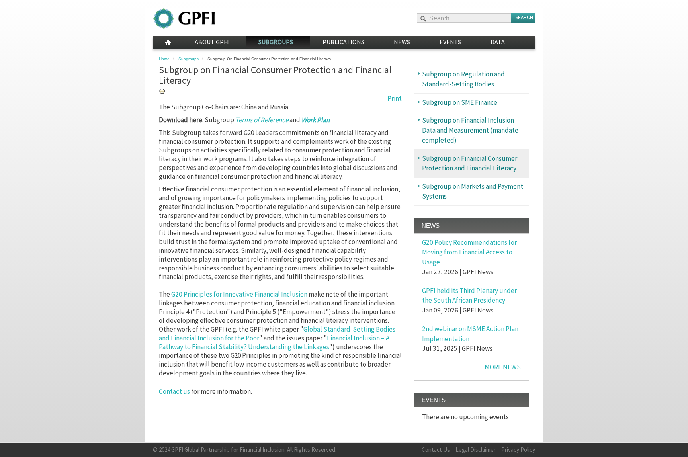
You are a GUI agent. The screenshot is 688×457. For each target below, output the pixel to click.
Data (498, 42)
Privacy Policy (518, 449)
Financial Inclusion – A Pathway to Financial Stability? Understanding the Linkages (274, 342)
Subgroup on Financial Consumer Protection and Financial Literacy (469, 163)
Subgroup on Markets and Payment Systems (472, 191)
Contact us (174, 391)
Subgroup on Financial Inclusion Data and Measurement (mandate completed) (470, 130)
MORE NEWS (503, 367)
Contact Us (436, 449)
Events (450, 42)
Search (524, 17)
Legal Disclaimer (475, 449)
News (402, 42)
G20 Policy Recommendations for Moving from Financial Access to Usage (469, 252)
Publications (343, 42)
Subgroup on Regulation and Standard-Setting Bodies (463, 79)
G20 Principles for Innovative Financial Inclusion (238, 294)
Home (167, 42)
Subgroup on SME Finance (459, 102)
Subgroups (275, 42)
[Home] (184, 18)
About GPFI (212, 42)
